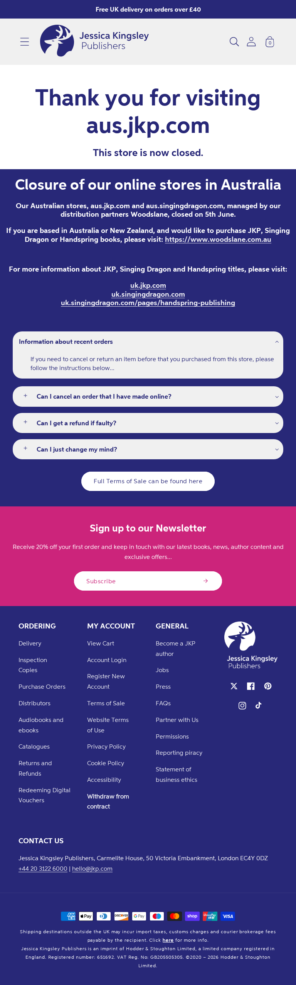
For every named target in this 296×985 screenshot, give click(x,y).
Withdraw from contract (108, 801)
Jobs (162, 669)
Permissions (172, 736)
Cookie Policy (105, 762)
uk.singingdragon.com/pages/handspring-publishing (148, 302)
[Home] (94, 42)
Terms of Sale (106, 703)
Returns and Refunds (35, 768)
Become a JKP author (175, 648)
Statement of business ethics (176, 774)
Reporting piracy (179, 752)
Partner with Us (177, 719)
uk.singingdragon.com (148, 294)
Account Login (106, 659)
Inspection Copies (32, 665)
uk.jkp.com (148, 285)
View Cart (100, 643)
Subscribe (101, 580)
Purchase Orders (42, 686)
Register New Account (106, 681)
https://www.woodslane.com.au (218, 239)
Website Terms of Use (108, 725)
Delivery (29, 643)
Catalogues (34, 746)
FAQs (163, 703)
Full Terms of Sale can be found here (148, 480)
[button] (24, 42)
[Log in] (251, 41)
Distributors (34, 703)
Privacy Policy (106, 746)
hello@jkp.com (92, 868)
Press (163, 686)
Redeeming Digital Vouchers (44, 795)
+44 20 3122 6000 (42, 868)
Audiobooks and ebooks (41, 725)
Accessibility (104, 779)
